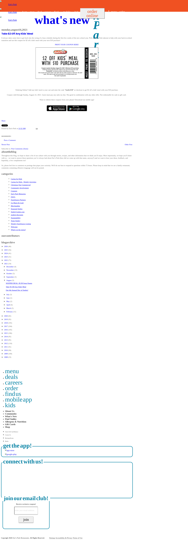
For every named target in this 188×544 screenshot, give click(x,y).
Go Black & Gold (17, 203)
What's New (11, 416)
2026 (6, 246)
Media (6, 441)
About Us (9, 411)
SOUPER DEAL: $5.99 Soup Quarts (19, 283)
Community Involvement (20, 188)
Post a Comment (10, 140)
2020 (6, 316)
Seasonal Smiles (16, 209)
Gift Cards (10, 424)
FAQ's (13, 197)
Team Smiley (15, 221)
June (8, 298)
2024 (6, 253)
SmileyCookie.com (17, 212)
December (10, 267)
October (9, 273)
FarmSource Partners (18, 200)
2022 (6, 260)
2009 (6, 354)
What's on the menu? (18, 230)
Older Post (128, 145)
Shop (7, 427)
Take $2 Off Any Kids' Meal (17, 33)
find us (112, 16)
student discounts (17, 215)
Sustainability (16, 218)
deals (11, 376)
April (8, 305)
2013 (6, 340)
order (122, 11)
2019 (6, 319)
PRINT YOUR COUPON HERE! (67, 45)
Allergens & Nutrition (15, 421)
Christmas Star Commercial (21, 185)
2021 (6, 264)
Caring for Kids (16, 179)
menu (114, 11)
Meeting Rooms (9, 438)
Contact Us (8, 435)
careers (14, 382)
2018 (6, 323)
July (8, 295)
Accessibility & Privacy (63, 538)
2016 (6, 330)
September (10, 277)
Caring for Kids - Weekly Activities (23, 182)
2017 (6, 326)
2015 (6, 333)
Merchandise (15, 206)
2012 (6, 343)
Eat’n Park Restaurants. (21, 538)
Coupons (14, 191)
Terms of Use (77, 538)
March (8, 308)
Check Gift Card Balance (11, 432)
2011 (6, 347)
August (9, 280)
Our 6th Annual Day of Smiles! (17, 290)
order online (92, 13)
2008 (6, 357)
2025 (6, 250)
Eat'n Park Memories (18, 194)
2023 (6, 257)
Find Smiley (11, 419)
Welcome (14, 227)
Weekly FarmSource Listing (21, 224)
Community (11, 413)
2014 (6, 337)
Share (3, 121)
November (10, 270)
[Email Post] (36, 128)
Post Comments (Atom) (19, 149)
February (9, 312)
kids (10, 405)
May (8, 301)
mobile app (18, 399)
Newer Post (5, 145)
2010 (6, 350)
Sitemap (52, 538)
